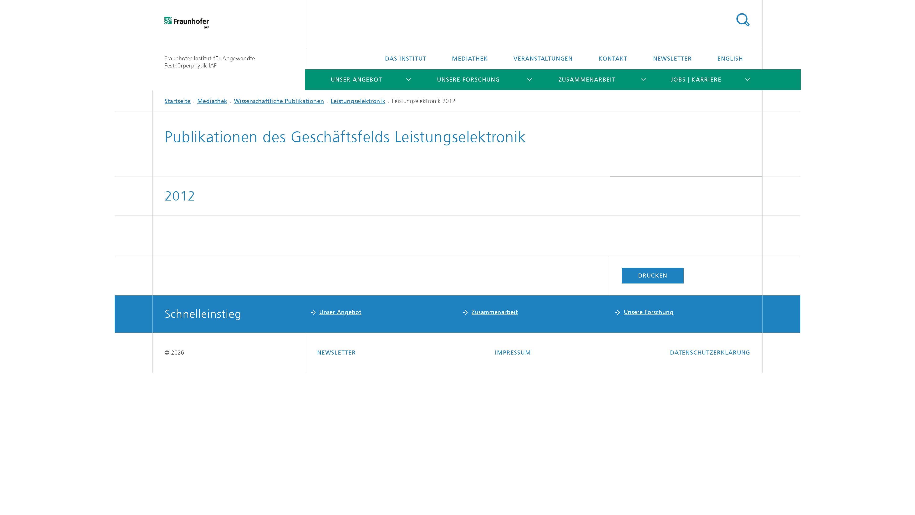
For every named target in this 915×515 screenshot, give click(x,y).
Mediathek (470, 58)
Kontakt (613, 58)
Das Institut (406, 58)
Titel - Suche (742, 20)
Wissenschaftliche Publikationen (279, 101)
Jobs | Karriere (696, 79)
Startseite (178, 101)
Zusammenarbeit (587, 79)
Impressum (513, 352)
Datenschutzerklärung (710, 352)
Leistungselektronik (358, 101)
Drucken (652, 275)
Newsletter (672, 58)
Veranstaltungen (543, 58)
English (730, 58)
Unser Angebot (356, 79)
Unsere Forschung (468, 79)
